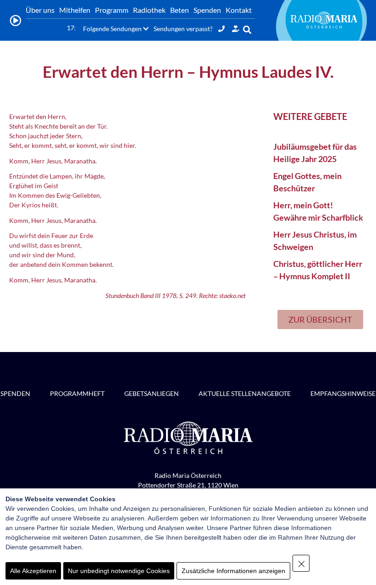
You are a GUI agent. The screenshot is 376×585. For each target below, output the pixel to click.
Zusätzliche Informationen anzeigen (233, 570)
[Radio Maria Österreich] (324, 20)
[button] (247, 29)
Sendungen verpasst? (183, 28)
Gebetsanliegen (151, 393)
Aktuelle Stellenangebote (245, 393)
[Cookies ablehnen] (301, 563)
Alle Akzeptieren (33, 570)
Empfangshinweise (343, 393)
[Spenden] (235, 28)
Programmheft (77, 393)
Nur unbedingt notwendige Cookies (119, 570)
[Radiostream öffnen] (15, 20)
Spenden (15, 393)
